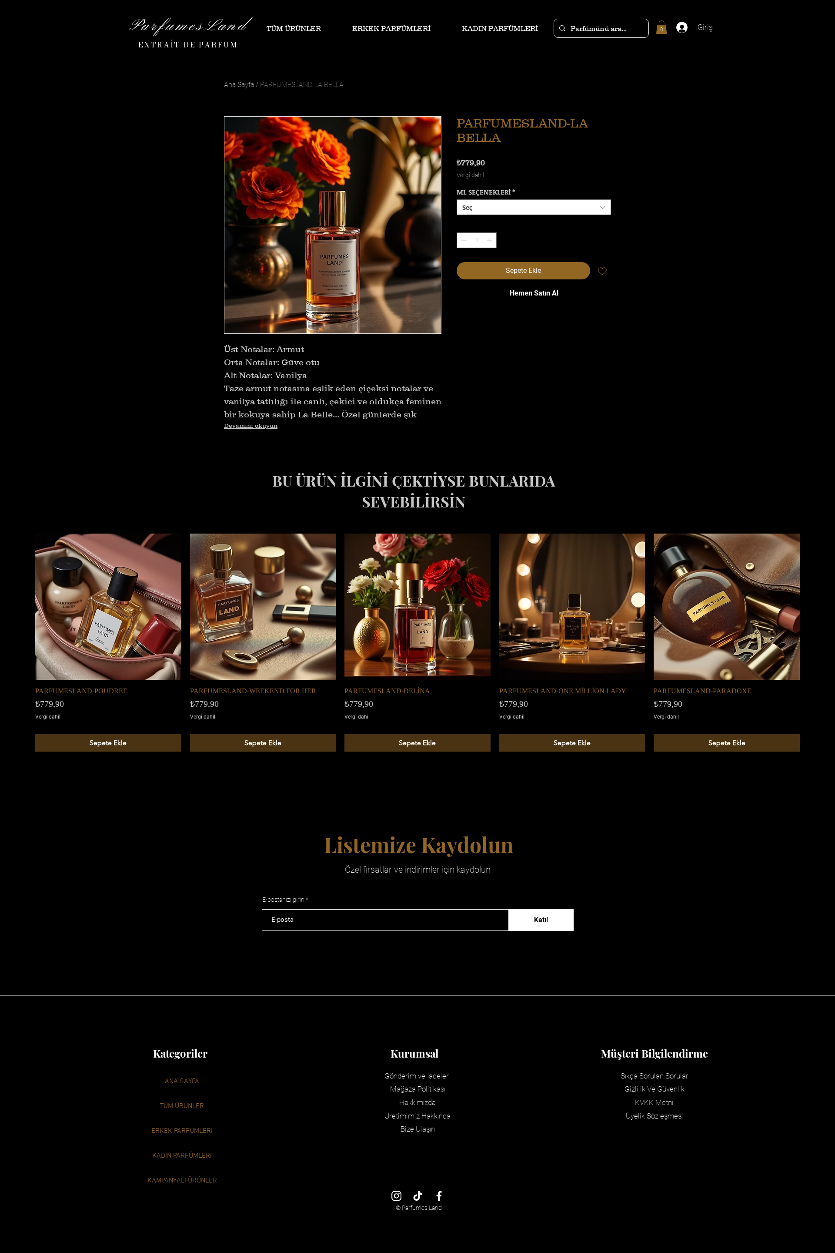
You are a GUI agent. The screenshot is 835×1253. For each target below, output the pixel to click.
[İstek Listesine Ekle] (602, 270)
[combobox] (534, 207)
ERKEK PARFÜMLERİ (182, 1131)
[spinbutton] (476, 240)
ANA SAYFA (182, 1081)
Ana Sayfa (239, 85)
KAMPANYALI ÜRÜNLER (182, 1180)
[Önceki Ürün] (22, 606)
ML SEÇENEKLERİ (486, 192)
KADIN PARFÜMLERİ (182, 1156)
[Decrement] (463, 240)
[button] (661, 27)
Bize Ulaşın (418, 1129)
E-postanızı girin (283, 900)
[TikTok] (417, 1195)
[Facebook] (439, 1195)
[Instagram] (396, 1195)
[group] (417, 642)
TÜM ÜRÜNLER (182, 1106)
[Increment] (490, 240)
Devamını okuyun (250, 425)
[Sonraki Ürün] (812, 606)
